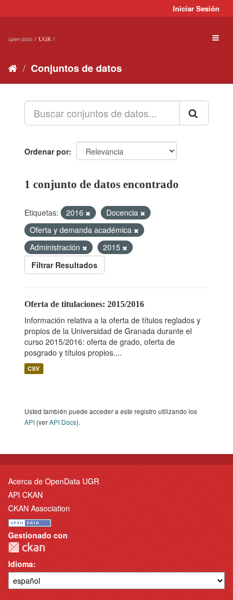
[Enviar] (194, 113)
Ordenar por (46, 151)
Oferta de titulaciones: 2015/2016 (84, 304)
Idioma (20, 563)
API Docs (62, 421)
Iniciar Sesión (196, 8)
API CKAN (25, 494)
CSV (34, 368)
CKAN (26, 547)
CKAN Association (39, 508)
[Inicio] (12, 68)
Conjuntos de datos (76, 68)
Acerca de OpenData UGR (53, 481)
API (29, 421)
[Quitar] (88, 213)
